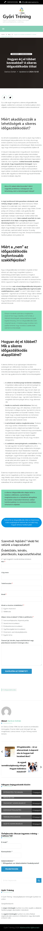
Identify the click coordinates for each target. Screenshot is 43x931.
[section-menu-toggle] (3, 29)
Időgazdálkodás (10, 690)
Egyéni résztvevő (9, 609)
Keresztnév (6, 852)
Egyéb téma (7, 635)
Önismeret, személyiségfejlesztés (15, 632)
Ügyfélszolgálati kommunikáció (14, 629)
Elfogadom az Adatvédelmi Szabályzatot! (21, 863)
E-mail (4, 842)
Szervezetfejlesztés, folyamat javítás (16, 620)
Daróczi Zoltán (10, 72)
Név (3, 562)
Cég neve (5, 572)
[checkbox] (2, 608)
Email (3, 594)
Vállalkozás (7, 612)
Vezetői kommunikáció (11, 623)
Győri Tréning (17, 17)
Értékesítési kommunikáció (12, 626)
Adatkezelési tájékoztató (29, 928)
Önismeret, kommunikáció (21, 54)
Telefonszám (6, 583)
